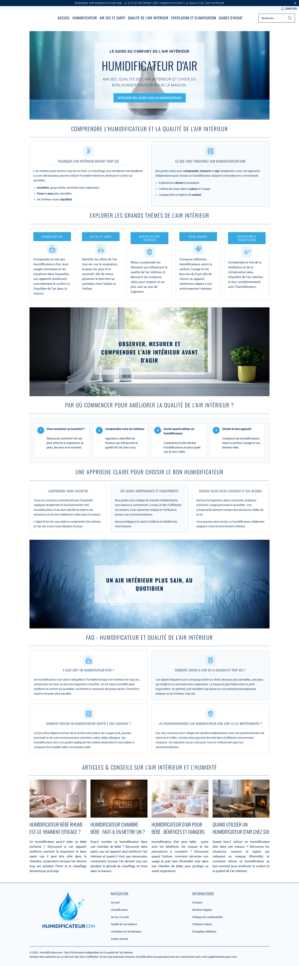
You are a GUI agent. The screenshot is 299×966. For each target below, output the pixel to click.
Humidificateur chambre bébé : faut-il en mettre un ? (118, 828)
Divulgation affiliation (204, 931)
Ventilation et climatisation (126, 931)
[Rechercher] (290, 18)
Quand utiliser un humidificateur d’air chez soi (241, 828)
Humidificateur (119, 909)
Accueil (115, 902)
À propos (197, 902)
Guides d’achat (119, 938)
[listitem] (52, 264)
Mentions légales (202, 909)
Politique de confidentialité (207, 917)
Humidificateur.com (51, 952)
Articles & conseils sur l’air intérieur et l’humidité (149, 767)
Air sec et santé (120, 917)
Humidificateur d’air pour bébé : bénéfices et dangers (178, 828)
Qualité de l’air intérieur (124, 924)
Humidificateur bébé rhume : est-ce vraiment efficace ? (57, 828)
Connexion (291, 8)
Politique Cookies (202, 924)
